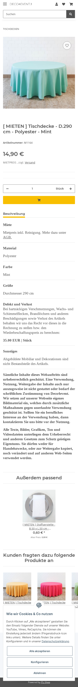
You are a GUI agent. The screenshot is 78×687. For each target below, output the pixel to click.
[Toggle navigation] (5, 2)
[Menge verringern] (7, 189)
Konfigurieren (40, 662)
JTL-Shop (45, 682)
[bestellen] (39, 200)
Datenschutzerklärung (55, 641)
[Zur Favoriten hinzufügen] (67, 45)
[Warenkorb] (71, 4)
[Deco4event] (21, 4)
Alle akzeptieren (39, 651)
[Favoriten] (63, 4)
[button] (56, 4)
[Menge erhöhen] (70, 189)
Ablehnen (40, 673)
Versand (30, 162)
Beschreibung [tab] (14, 214)
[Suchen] (70, 14)
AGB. (7, 237)
